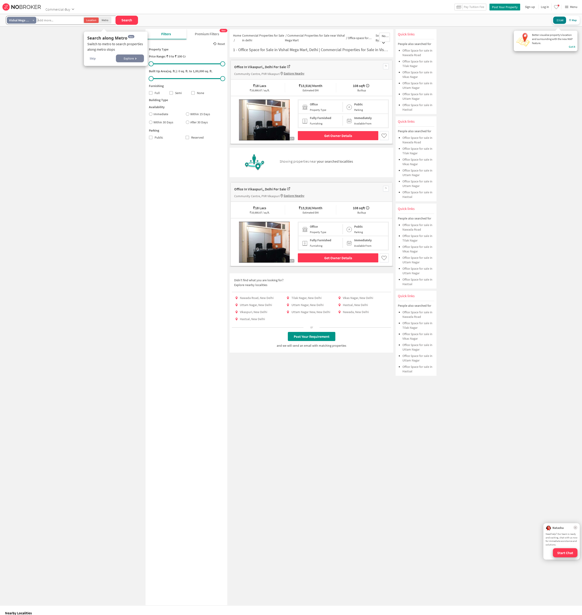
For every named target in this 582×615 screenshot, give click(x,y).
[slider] (151, 63)
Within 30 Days (163, 122)
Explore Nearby (294, 73)
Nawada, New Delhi (356, 312)
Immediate (160, 114)
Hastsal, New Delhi (355, 305)
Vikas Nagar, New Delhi (358, 298)
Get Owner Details (338, 135)
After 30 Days (199, 122)
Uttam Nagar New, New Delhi (310, 312)
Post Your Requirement (311, 336)
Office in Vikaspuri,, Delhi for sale (260, 67)
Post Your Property (505, 7)
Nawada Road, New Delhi (256, 298)
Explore (129, 58)
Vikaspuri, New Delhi (253, 312)
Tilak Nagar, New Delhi (306, 298)
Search (126, 20)
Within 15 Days (200, 114)
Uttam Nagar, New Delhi (256, 305)
